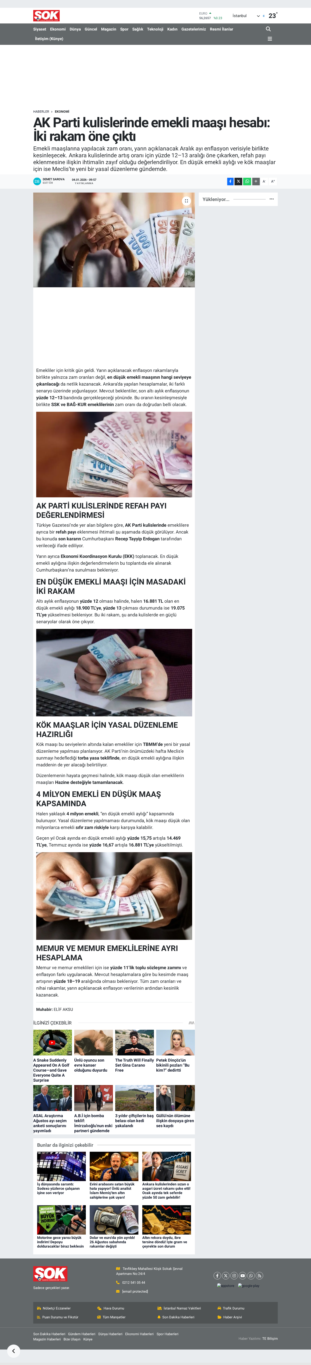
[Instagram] (234, 1275)
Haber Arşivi (232, 1317)
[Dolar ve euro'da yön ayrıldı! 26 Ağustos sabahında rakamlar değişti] (114, 1219)
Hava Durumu (114, 1308)
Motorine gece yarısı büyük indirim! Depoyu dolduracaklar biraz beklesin (60, 1241)
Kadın (172, 29)
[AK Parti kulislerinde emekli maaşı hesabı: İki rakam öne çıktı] (114, 240)
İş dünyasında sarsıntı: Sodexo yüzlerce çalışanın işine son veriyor (58, 1188)
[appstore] (225, 1286)
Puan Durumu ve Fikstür (60, 1317)
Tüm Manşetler (114, 1317)
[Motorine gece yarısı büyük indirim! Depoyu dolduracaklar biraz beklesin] (61, 1219)
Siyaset (39, 29)
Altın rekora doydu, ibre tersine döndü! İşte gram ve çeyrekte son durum (164, 1241)
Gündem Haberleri (81, 1334)
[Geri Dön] (13, 1351)
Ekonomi (58, 29)
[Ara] (269, 29)
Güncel (91, 29)
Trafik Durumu (233, 1308)
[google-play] (248, 1286)
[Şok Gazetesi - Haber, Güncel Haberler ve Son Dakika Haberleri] (46, 16)
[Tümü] (272, 199)
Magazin (108, 29)
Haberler (41, 111)
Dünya (75, 29)
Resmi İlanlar (221, 29)
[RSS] (259, 1275)
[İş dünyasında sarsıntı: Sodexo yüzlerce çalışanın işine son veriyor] (61, 1166)
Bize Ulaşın (72, 1339)
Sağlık (137, 29)
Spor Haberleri (167, 1334)
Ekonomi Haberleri (139, 1334)
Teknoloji (155, 29)
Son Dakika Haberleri (178, 1317)
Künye (87, 1339)
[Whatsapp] (251, 1275)
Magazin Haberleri (47, 1339)
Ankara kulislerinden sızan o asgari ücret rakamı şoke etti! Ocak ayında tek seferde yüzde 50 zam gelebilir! (166, 1191)
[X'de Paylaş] (238, 181)
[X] (225, 1275)
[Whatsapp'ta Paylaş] (247, 181)
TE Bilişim (270, 1339)
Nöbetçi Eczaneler (57, 1308)
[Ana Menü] (269, 39)
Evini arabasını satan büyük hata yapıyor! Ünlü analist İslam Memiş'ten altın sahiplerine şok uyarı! (112, 1191)
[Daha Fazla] (256, 181)
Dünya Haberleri (110, 1334)
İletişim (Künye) (49, 38)
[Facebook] (217, 1275)
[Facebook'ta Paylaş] (230, 181)
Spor (124, 29)
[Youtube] (242, 1275)
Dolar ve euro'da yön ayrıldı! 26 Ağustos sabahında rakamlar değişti (112, 1241)
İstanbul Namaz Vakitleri (182, 1308)
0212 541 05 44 (133, 1283)
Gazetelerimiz (193, 29)
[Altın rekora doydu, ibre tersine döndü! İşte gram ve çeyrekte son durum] (166, 1219)
